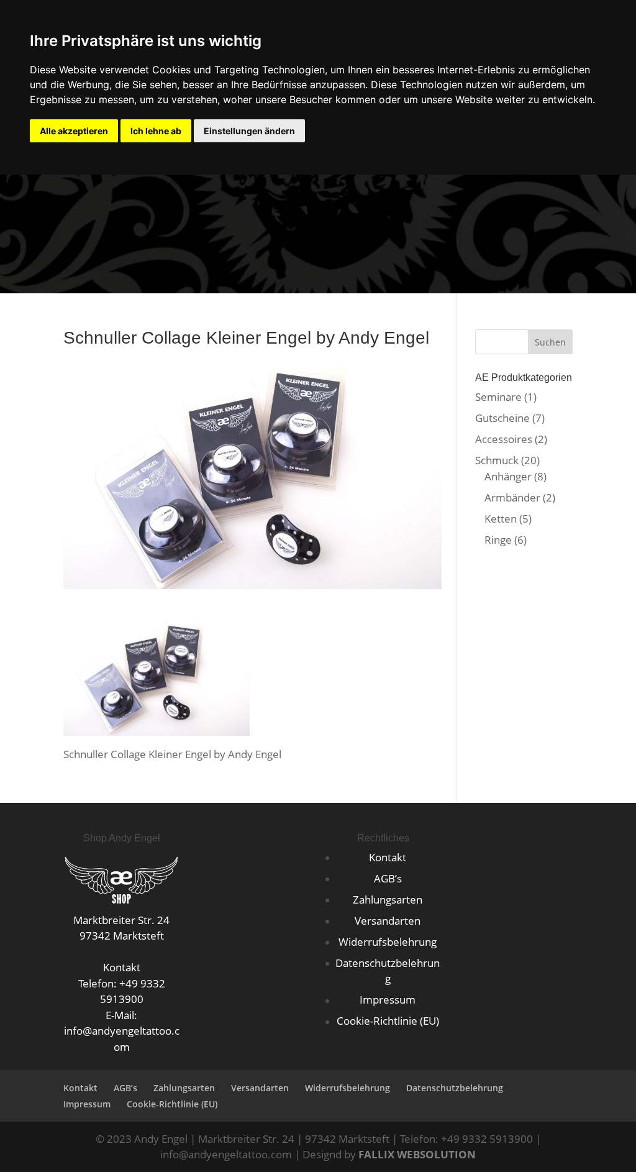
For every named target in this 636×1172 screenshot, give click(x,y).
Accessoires (503, 439)
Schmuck (497, 460)
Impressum (388, 999)
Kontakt (387, 857)
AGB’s (388, 878)
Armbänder (512, 497)
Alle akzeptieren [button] (74, 131)
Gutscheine (502, 418)
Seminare (498, 397)
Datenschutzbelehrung (454, 1088)
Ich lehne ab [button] (155, 131)
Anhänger (508, 476)
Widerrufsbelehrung (387, 942)
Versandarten (387, 920)
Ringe (498, 540)
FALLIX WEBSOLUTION (417, 1154)
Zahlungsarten (387, 899)
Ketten (500, 518)
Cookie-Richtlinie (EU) (388, 1021)
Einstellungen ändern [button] (249, 131)
